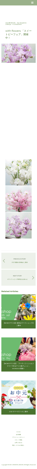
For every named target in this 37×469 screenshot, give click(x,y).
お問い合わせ (18, 442)
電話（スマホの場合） (18, 445)
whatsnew (18, 24)
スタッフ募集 (18, 440)
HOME (18, 432)
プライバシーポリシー (18, 437)
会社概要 (18, 434)
